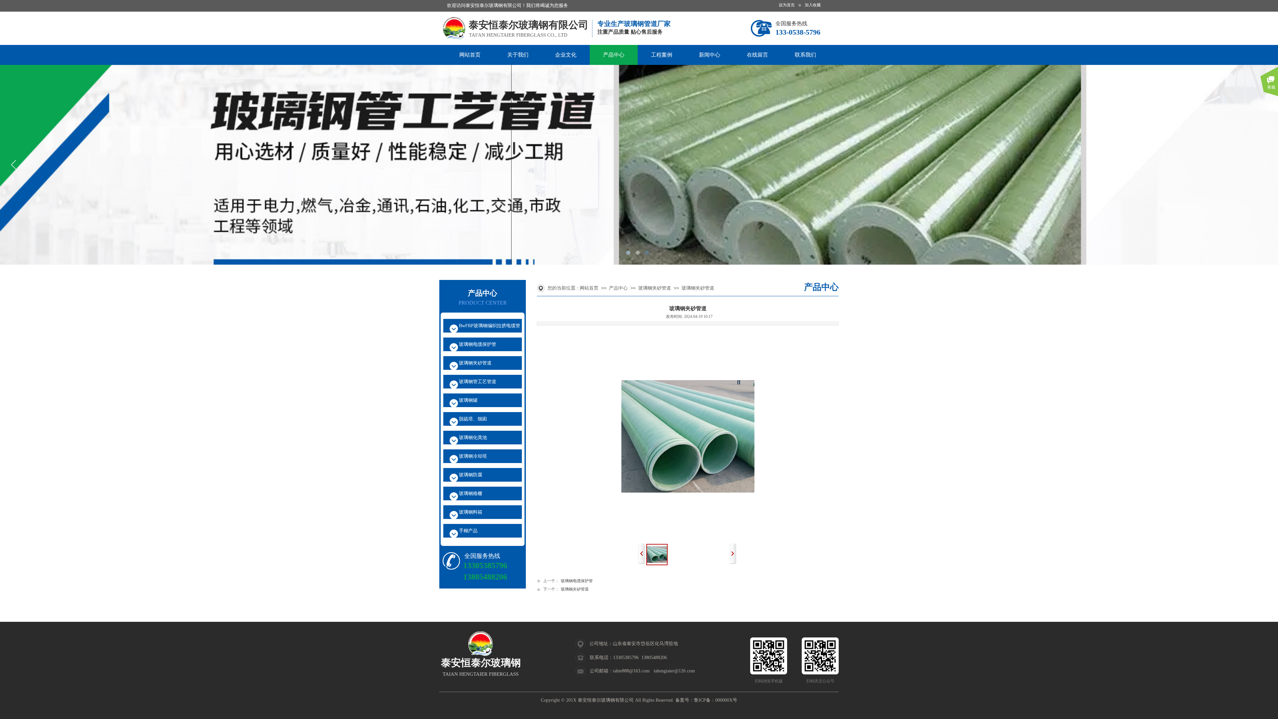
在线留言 (757, 55)
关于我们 (518, 55)
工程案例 (661, 55)
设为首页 (787, 5)
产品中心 (613, 55)
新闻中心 (709, 55)
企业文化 (565, 55)
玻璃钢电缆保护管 (568, 581)
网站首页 (470, 55)
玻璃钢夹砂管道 (654, 288)
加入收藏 (813, 5)
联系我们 (805, 55)
